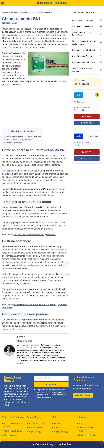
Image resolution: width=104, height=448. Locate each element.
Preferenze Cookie (87, 435)
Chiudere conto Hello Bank (83, 62)
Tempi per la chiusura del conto (18, 139)
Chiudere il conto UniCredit (83, 50)
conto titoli (51, 234)
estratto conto (33, 265)
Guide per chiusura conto (25, 13)
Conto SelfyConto (37, 423)
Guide (11, 13)
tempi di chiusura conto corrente (28, 234)
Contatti (82, 423)
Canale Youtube (61, 432)
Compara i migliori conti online (53, 444)
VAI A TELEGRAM (82, 395)
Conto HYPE (35, 432)
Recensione (87, 123)
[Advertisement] (35, 108)
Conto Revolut (35, 427)
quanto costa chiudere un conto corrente (34, 304)
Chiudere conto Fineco (82, 56)
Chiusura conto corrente (82, 20)
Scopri (88, 117)
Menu (3, 3)
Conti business (10, 435)
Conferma (51, 384)
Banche (57, 427)
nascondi (31, 131)
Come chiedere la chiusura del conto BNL (23, 136)
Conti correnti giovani (13, 431)
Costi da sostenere (13, 143)
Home (4, 13)
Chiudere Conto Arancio (82, 26)
